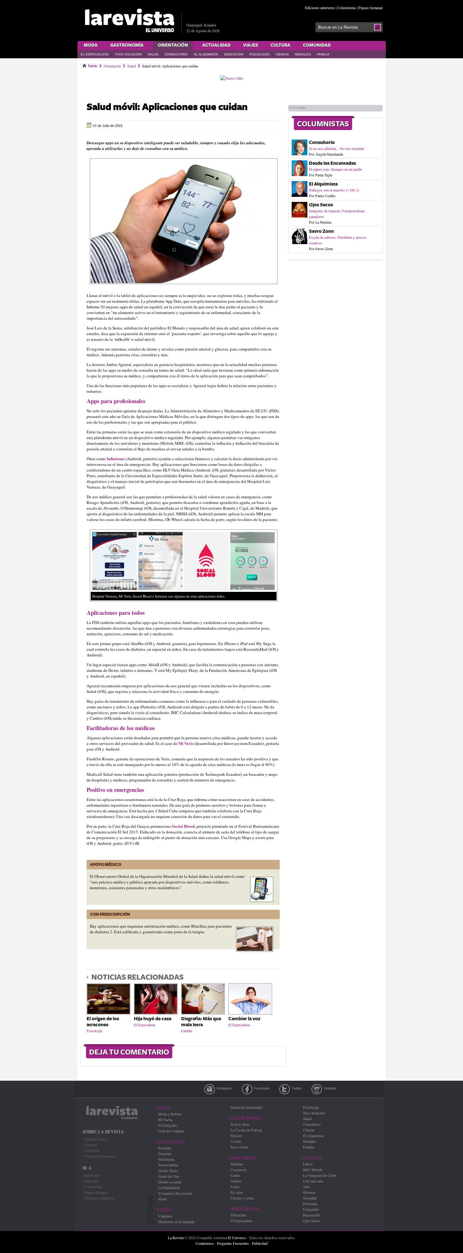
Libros (308, 1163)
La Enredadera (169, 1187)
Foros (235, 1186)
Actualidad (216, 45)
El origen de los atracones (103, 1022)
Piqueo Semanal (370, 7)
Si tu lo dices (240, 1124)
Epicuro (236, 1135)
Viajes (250, 45)
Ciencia (282, 54)
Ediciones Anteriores (99, 1197)
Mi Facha (165, 1119)
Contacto (90, 1144)
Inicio (92, 64)
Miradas (237, 1163)
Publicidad (92, 1150)
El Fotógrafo (167, 1125)
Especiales (91, 1180)
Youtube (316, 1089)
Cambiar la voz (244, 1019)
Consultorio (176, 54)
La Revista (176, 1237)
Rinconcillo (311, 1214)
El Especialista (95, 54)
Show (162, 1198)
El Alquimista (206, 54)
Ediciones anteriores (320, 7)
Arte (306, 1186)
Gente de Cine (168, 1176)
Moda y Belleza (169, 1113)
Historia (309, 1192)
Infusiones (116, 458)
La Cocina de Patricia (246, 1129)
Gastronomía (127, 45)
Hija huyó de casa (152, 1019)
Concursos (239, 1169)
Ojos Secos (321, 205)
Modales (303, 54)
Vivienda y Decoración (175, 1193)
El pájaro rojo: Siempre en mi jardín (335, 169)
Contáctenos (205, 1243)
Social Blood (183, 826)
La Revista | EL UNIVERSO (129, 20)
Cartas (235, 1175)
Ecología (164, 1147)
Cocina (236, 1141)
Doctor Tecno (168, 1170)
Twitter (284, 1089)
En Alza (237, 1192)
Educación (233, 54)
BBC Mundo (313, 1169)
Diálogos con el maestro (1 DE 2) (334, 189)
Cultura (280, 45)
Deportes (165, 1153)
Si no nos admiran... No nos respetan (336, 148)
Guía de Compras (171, 1130)
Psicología (259, 54)
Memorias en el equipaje (176, 1221)
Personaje (310, 1203)
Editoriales (92, 1175)
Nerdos (236, 1180)
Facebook (247, 1089)
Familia (323, 54)
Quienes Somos (95, 1138)
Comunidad (317, 45)
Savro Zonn (321, 231)
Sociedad (310, 1197)
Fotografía (310, 1209)
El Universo (237, 1237)
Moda (91, 45)
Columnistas (346, 7)
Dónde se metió (169, 1181)
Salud (153, 54)
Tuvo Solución (128, 54)
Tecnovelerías (168, 1164)
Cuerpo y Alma (242, 1197)
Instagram (209, 1089)
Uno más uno (313, 1180)
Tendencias (166, 1159)
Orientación (173, 45)
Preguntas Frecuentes (100, 1156)
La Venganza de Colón (320, 1175)
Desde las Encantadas (332, 163)
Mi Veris (186, 743)
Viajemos (165, 1215)
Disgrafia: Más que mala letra (201, 1022)
